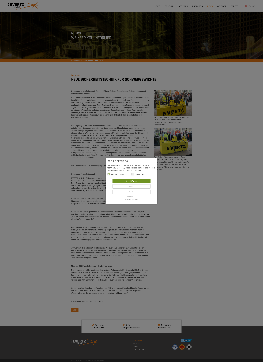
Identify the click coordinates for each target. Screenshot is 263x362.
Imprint (127, 199)
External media (139, 174)
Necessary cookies (117, 174)
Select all (131, 181)
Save (131, 192)
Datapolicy (134, 199)
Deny (131, 186)
